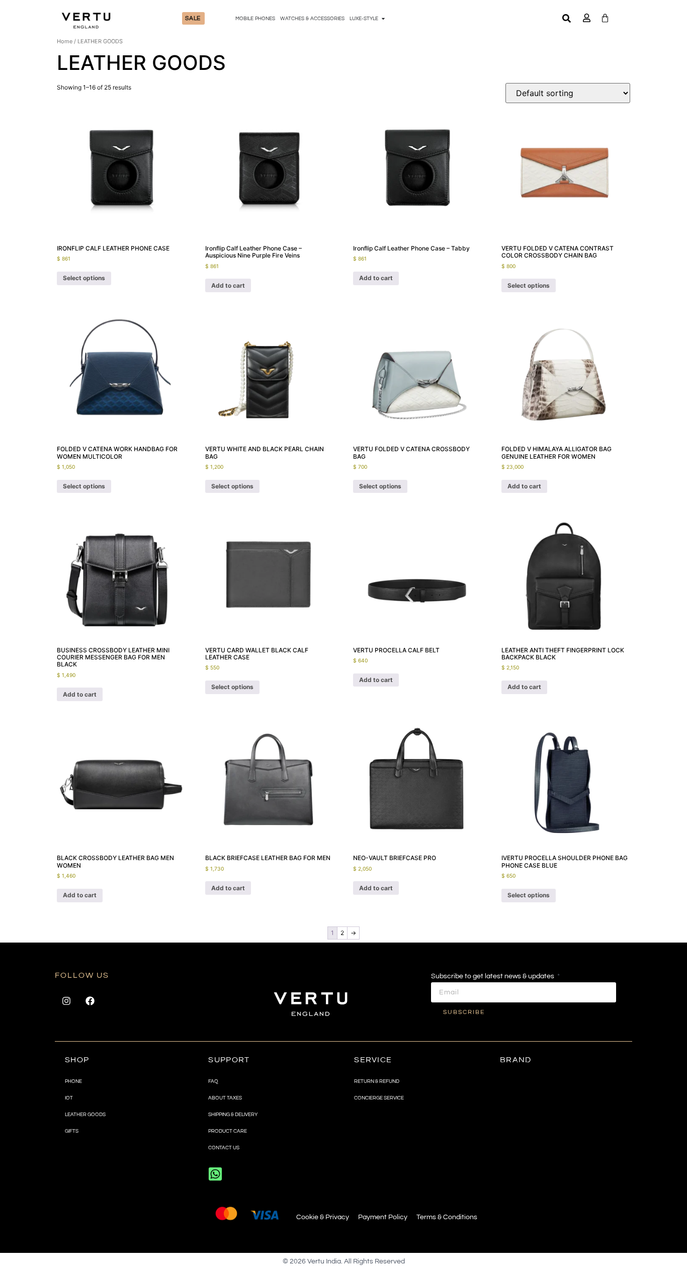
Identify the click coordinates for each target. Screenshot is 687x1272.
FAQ (213, 1081)
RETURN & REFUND (376, 1081)
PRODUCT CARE (227, 1131)
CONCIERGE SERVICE (379, 1097)
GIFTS (71, 1131)
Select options (84, 278)
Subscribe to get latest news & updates (493, 976)
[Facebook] (90, 1000)
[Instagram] (66, 1000)
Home (64, 41)
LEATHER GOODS (85, 1114)
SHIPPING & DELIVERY (232, 1114)
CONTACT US (223, 1147)
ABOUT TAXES (225, 1097)
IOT (69, 1097)
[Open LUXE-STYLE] (383, 18)
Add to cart (228, 285)
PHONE (73, 1081)
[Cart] (605, 18)
